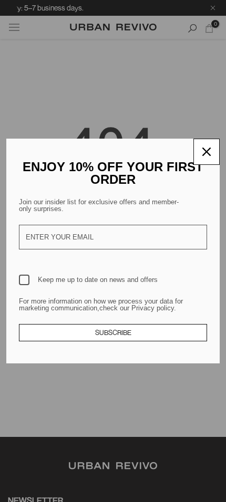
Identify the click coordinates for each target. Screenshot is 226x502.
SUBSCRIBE (113, 332)
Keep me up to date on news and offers (98, 280)
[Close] (206, 152)
